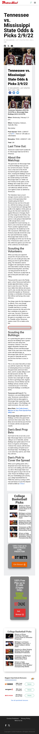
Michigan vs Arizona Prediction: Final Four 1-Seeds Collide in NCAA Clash (27, 515)
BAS (13, 133)
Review (29, 684)
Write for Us (18, 720)
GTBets (21, 483)
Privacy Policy (25, 718)
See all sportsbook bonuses (19, 700)
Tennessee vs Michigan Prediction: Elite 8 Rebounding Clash (27, 528)
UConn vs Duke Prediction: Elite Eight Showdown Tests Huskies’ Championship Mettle (27, 535)
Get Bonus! (18, 564)
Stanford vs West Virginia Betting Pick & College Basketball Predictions (27, 522)
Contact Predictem (13, 718)
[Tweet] (13, 93)
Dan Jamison (10, 40)
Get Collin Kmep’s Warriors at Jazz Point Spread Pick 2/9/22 (19, 410)
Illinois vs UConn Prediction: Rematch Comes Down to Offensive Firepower (27, 508)
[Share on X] (8, 46)
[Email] (17, 93)
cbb (5, 42)
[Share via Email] (12, 46)
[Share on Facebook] (5, 46)
